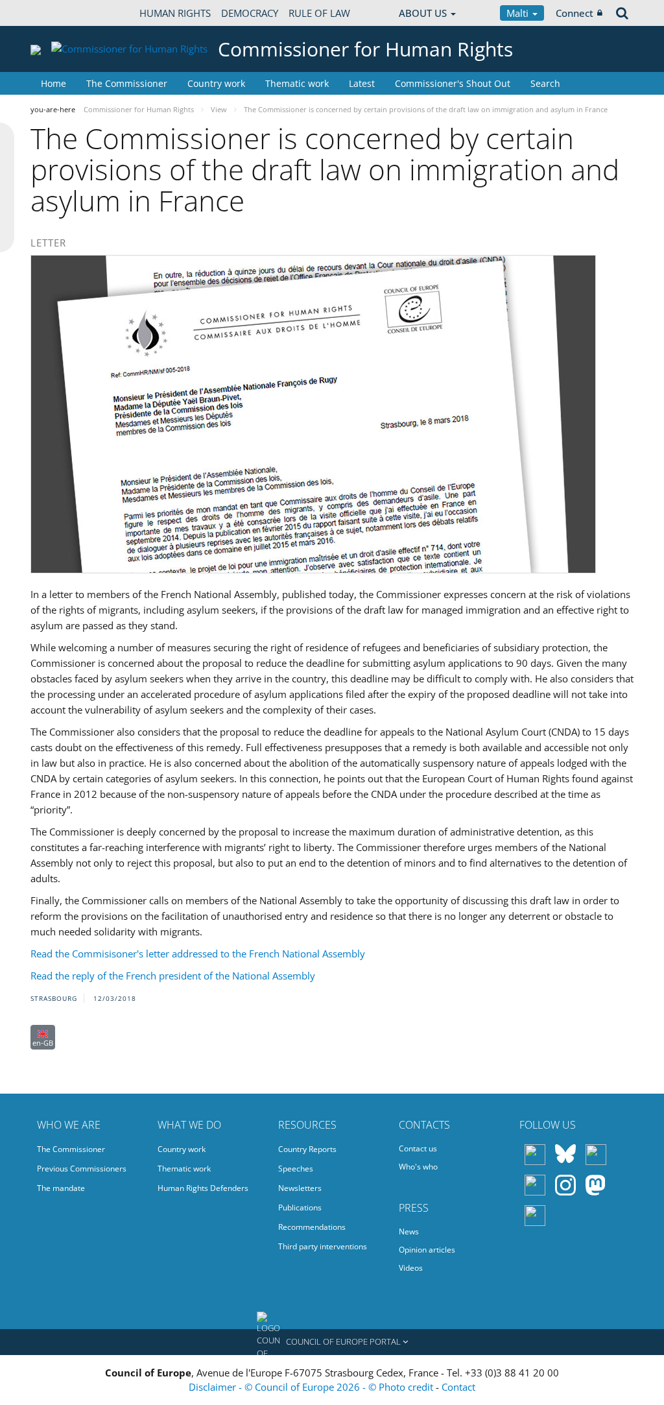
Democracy (249, 12)
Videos (411, 1267)
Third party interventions (322, 1246)
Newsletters (300, 1188)
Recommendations (312, 1226)
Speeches (295, 1168)
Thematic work (297, 83)
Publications (300, 1207)
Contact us (418, 1148)
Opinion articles (427, 1249)
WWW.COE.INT (62, 13)
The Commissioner (126, 83)
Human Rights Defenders (203, 1188)
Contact (458, 1386)
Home (53, 83)
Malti (518, 12)
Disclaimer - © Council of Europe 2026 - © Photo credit (312, 1386)
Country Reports (307, 1149)
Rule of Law (319, 12)
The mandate (61, 1188)
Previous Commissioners (81, 1168)
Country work (216, 83)
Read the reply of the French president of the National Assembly (172, 975)
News (409, 1231)
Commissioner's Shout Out (452, 83)
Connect (574, 12)
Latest (362, 83)
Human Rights (175, 12)
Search (545, 83)
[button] (332, 1342)
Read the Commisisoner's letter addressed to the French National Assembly (197, 953)
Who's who (418, 1166)
